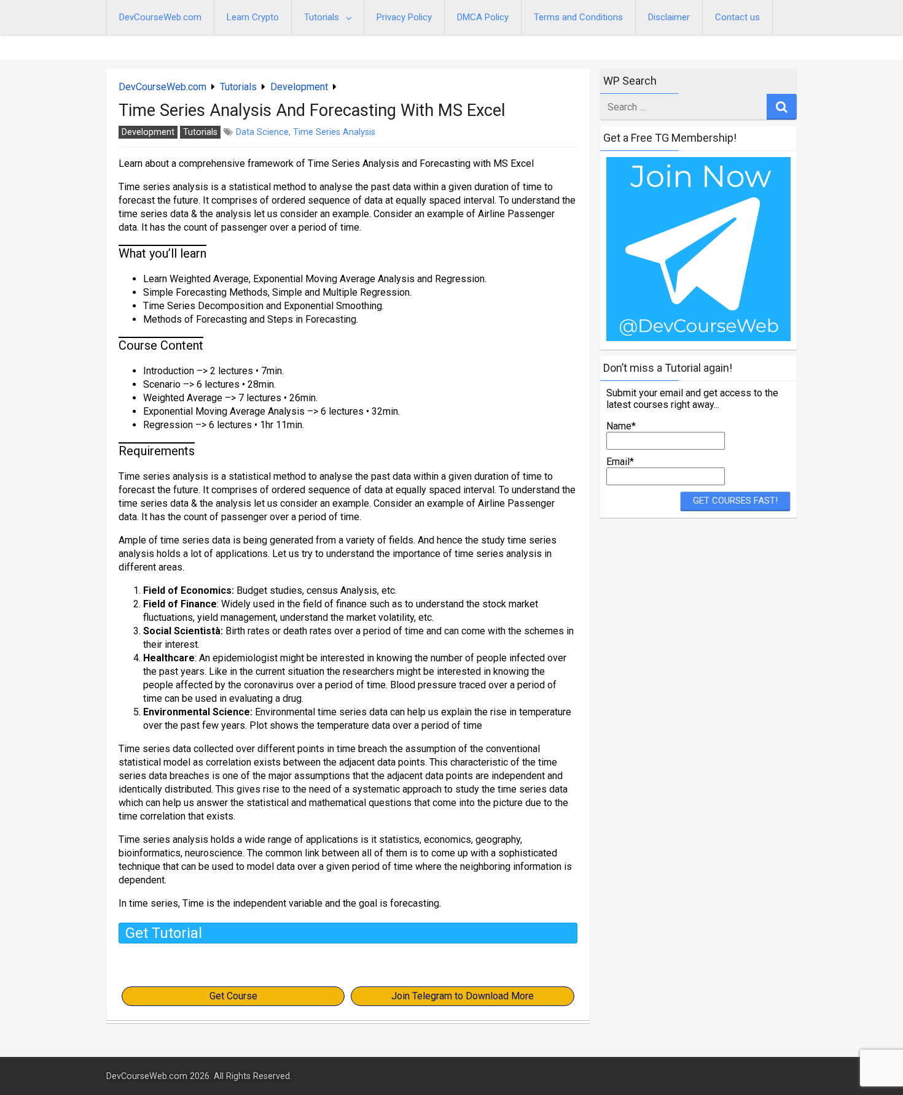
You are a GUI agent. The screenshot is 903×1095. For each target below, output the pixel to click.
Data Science (262, 132)
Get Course (233, 996)
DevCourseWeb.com (160, 17)
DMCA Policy (483, 17)
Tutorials (321, 17)
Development (299, 87)
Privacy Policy (404, 17)
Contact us (737, 17)
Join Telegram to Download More (462, 996)
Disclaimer (669, 17)
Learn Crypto (253, 17)
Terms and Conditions (578, 17)
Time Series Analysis (334, 132)
